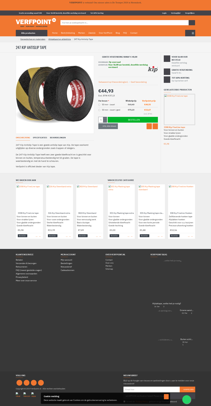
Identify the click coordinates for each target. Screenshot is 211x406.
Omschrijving (23, 138)
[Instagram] (26, 383)
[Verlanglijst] (149, 126)
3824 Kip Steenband (87, 213)
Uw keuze (103, 100)
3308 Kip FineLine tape (174, 127)
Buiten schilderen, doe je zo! (186, 339)
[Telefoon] (41, 383)
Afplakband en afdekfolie (59, 39)
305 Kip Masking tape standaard (152, 213)
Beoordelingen (58, 138)
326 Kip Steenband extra (59, 213)
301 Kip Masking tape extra (122, 213)
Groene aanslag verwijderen (186, 310)
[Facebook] (19, 383)
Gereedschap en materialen (32, 39)
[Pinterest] (34, 383)
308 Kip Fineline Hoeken (181, 213)
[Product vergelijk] (155, 126)
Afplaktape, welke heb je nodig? (166, 303)
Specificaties (40, 138)
